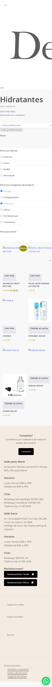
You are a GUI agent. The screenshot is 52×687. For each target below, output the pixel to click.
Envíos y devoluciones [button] (17, 673)
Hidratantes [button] (8, 203)
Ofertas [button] (6, 209)
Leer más (9, 275)
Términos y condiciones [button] (18, 669)
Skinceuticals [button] (9, 175)
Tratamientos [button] (9, 222)
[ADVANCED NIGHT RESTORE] (14, 258)
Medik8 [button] (6, 169)
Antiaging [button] (7, 191)
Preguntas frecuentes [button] (17, 676)
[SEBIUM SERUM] (40, 360)
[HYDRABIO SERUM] (40, 310)
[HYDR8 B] (14, 310)
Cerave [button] (6, 163)
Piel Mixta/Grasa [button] (10, 216)
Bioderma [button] (7, 157)
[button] (39, 330)
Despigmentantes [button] (11, 197)
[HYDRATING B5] (14, 373)
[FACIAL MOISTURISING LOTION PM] (40, 258)
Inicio (2, 106)
